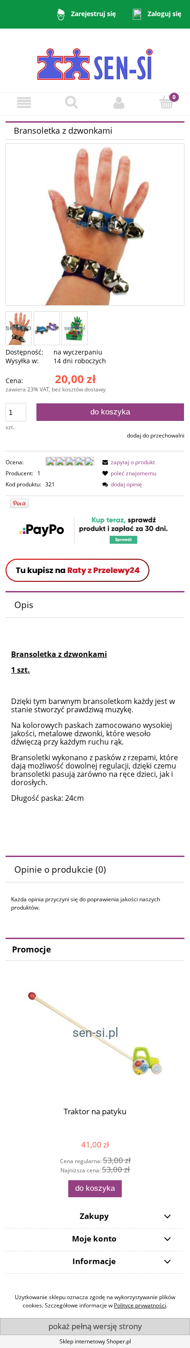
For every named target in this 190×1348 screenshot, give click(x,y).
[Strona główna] (95, 59)
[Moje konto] (118, 102)
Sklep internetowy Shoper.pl (95, 1341)
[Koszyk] (166, 102)
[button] (24, 102)
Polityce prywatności (140, 1305)
